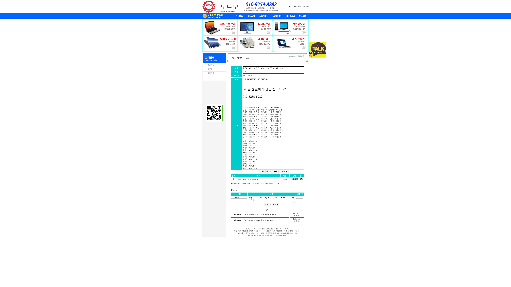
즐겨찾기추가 (296, 7)
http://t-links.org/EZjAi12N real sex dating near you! (260, 214)
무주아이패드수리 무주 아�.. (248, 179)
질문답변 (305, 7)
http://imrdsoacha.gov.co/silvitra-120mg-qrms (258, 220)
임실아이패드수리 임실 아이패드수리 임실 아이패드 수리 (258, 184)
